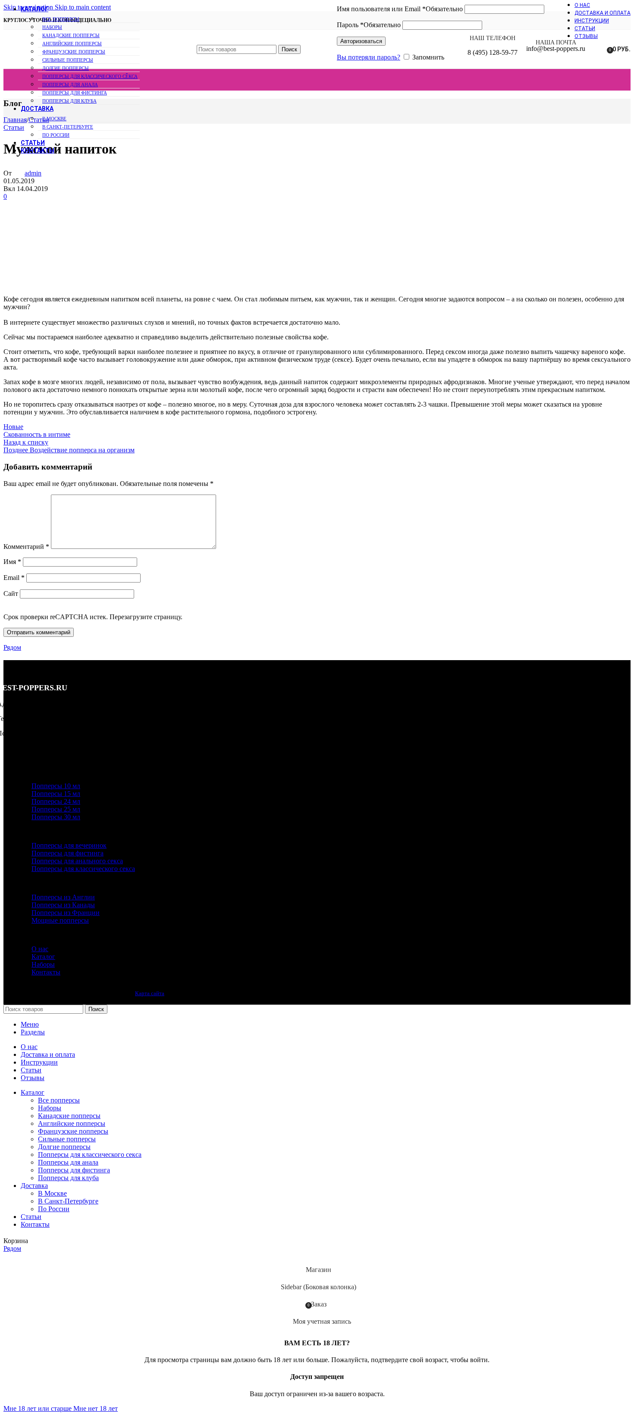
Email (14, 577)
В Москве (54, 118)
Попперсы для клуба (69, 100)
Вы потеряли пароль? (368, 57)
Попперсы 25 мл (55, 809)
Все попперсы (60, 19)
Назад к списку (25, 442)
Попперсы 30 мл (55, 817)
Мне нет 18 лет (95, 1408)
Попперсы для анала (70, 84)
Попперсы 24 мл (55, 801)
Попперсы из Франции (65, 912)
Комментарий (26, 546)
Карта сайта (149, 993)
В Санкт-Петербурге (67, 126)
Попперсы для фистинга (74, 92)
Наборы (52, 27)
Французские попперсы (73, 1131)
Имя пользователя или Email (400, 9)
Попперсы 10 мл (55, 785)
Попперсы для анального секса (77, 861)
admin (33, 173)
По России (55, 135)
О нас (39, 948)
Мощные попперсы (60, 920)
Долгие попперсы (64, 1146)
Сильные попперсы (67, 1139)
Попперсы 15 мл (55, 793)
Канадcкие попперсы (69, 1115)
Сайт (10, 593)
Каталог (43, 956)
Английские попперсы (71, 1123)
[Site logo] (65, 70)
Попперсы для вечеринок (69, 845)
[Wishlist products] (597, 49)
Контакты (45, 972)
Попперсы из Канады (63, 904)
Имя (12, 561)
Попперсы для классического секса (90, 76)
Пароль (369, 24)
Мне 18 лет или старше (38, 1408)
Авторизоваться (361, 41)
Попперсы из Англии (63, 897)
